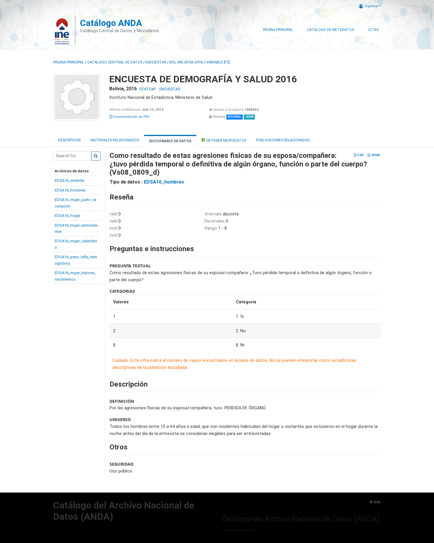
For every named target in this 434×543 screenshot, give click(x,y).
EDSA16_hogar (67, 215)
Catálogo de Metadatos (330, 30)
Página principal (68, 62)
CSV (360, 155)
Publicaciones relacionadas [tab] (283, 140)
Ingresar (371, 6)
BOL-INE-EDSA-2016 (186, 62)
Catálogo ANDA (111, 23)
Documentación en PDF (131, 117)
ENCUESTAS (156, 62)
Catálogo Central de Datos (114, 62)
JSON (375, 155)
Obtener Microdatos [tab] (225, 140)
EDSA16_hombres (70, 190)
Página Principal (278, 30)
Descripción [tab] (69, 140)
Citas (373, 30)
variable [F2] (218, 62)
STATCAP (147, 89)
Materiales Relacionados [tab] (115, 140)
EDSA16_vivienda (69, 180)
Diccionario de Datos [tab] (170, 141)
